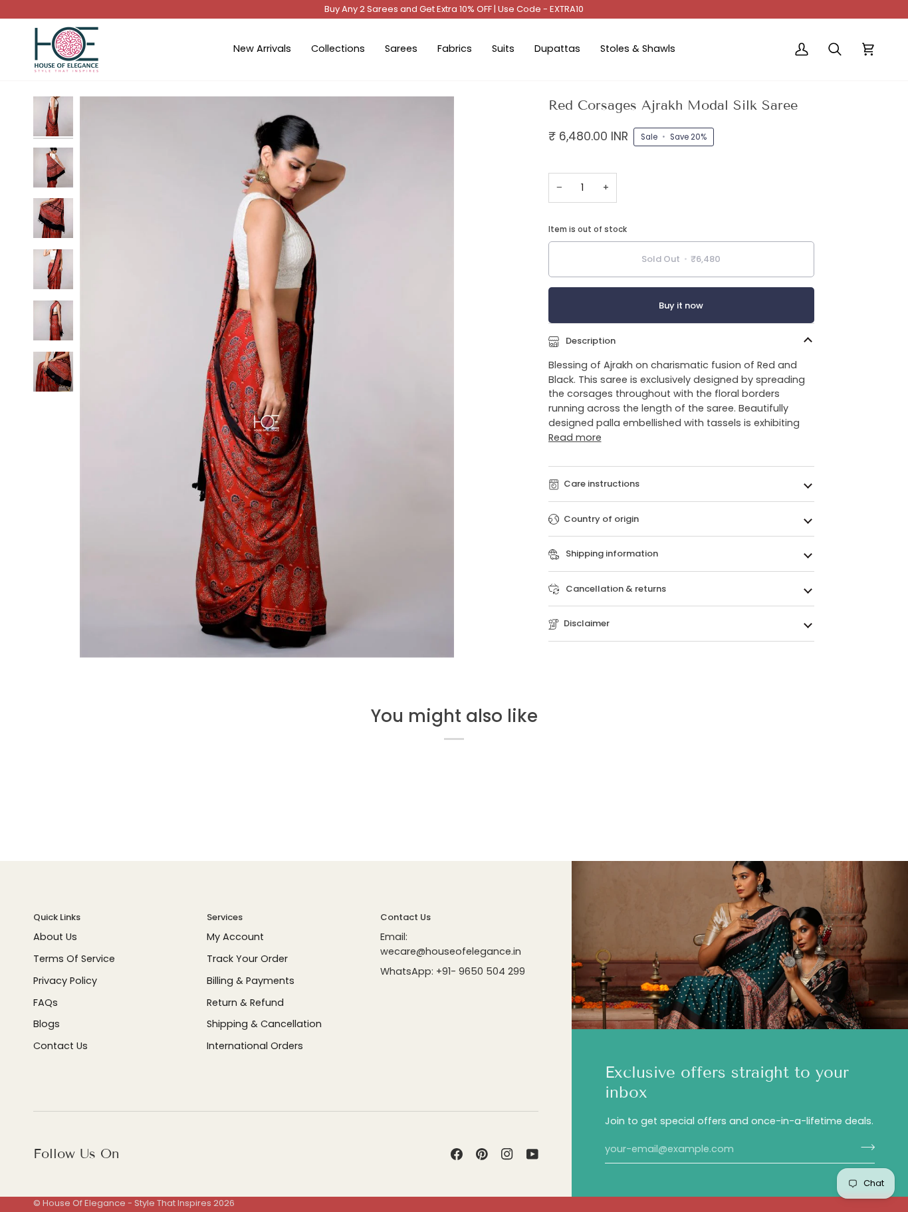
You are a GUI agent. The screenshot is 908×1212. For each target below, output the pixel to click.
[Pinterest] (482, 1154)
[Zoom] (104, 632)
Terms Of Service (74, 958)
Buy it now (681, 305)
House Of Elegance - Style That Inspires (127, 1203)
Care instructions (601, 483)
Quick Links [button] (56, 917)
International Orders (255, 1045)
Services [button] (225, 917)
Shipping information (611, 553)
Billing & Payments (250, 980)
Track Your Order (247, 958)
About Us (55, 936)
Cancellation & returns (615, 588)
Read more (575, 437)
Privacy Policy (65, 980)
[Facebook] (457, 1154)
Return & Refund (245, 1002)
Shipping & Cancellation (264, 1023)
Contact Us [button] (405, 917)
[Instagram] (507, 1154)
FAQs (45, 1002)
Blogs (46, 1023)
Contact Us (60, 1045)
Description (590, 340)
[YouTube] (532, 1154)
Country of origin (601, 519)
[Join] (864, 1147)
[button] (338, 49)
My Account (235, 936)
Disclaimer (587, 623)
